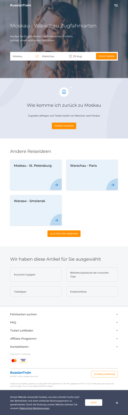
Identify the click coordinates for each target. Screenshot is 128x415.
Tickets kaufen (64, 125)
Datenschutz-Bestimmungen (34, 408)
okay (94, 402)
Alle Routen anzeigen (64, 233)
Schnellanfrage (104, 374)
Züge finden (106, 56)
